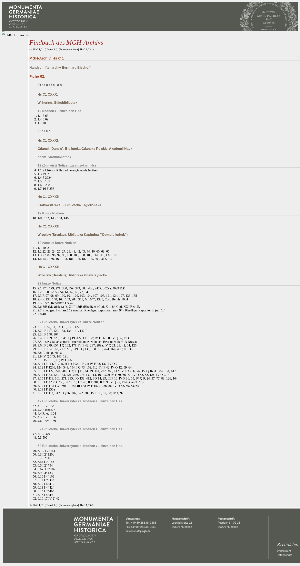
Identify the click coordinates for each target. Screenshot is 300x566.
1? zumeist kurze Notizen (57, 243)
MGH (11, 35)
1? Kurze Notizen (51, 213)
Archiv (24, 35)
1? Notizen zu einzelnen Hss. (60, 111)
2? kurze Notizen (50, 283)
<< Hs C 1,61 (36, 49)
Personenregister (69, 49)
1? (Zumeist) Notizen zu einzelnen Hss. (67, 165)
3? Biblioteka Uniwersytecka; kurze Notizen (71, 322)
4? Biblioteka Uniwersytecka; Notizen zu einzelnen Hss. (80, 401)
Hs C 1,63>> (87, 49)
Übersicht (51, 49)
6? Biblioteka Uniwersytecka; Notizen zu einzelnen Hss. (80, 446)
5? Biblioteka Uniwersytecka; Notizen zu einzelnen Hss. (80, 429)
